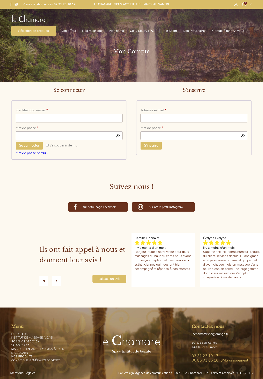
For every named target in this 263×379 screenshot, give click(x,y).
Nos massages (92, 31)
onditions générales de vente (35, 360)
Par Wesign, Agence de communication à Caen (149, 373)
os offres (20, 334)
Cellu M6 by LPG (142, 31)
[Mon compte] (235, 4)
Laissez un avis (109, 278)
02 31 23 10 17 (65, 4)
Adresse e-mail (162, 110)
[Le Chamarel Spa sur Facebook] (11, 5)
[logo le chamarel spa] (30, 20)
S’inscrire (151, 145)
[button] (45, 281)
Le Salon (170, 31)
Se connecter (29, 145)
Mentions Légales (23, 373)
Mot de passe (35, 127)
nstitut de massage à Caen (32, 338)
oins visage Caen (25, 341)
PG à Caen (19, 353)
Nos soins (116, 31)
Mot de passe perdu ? (32, 153)
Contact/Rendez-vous (228, 31)
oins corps (21, 345)
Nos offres (68, 31)
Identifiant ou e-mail (40, 110)
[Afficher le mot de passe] (117, 135)
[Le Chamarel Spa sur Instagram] (16, 5)
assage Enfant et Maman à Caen (37, 349)
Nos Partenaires (194, 31)
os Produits (22, 356)
